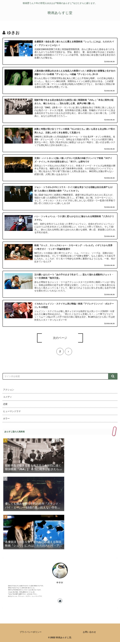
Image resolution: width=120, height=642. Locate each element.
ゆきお (60, 582)
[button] (113, 376)
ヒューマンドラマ (12, 411)
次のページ (60, 337)
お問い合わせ (89, 632)
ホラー (6, 418)
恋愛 (5, 404)
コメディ (7, 397)
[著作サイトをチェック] (60, 600)
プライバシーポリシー (31, 632)
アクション (8, 389)
